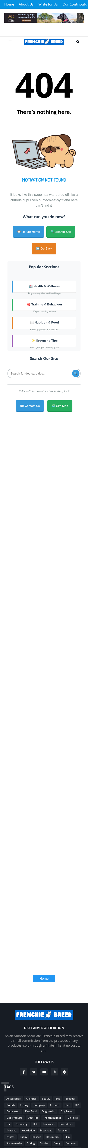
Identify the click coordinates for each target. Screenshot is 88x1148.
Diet (67, 1105)
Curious (54, 1105)
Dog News (67, 1111)
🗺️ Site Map (59, 405)
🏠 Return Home (28, 231)
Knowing (11, 1130)
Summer (71, 1143)
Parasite (62, 1130)
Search (78, 42)
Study (57, 1143)
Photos (10, 1137)
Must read (46, 1130)
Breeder (70, 1098)
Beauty (46, 1098)
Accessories (13, 1098)
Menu (10, 42)
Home (9, 4)
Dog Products (14, 1118)
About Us (26, 4)
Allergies (31, 1098)
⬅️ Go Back (44, 248)
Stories (44, 1143)
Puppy (23, 1137)
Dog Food (31, 1111)
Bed (58, 1098)
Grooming (22, 1124)
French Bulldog (52, 1118)
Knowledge (28, 1130)
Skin (67, 1137)
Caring (24, 1105)
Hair (35, 1124)
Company (39, 1105)
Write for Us (48, 4)
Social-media (14, 1143)
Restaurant (52, 1137)
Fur (8, 1124)
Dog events (13, 1111)
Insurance (49, 1124)
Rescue (36, 1137)
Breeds (10, 1105)
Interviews (66, 1124)
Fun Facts (72, 1118)
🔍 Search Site (61, 231)
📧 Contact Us (30, 405)
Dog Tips (33, 1118)
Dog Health (48, 1111)
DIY (77, 1105)
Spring (31, 1143)
